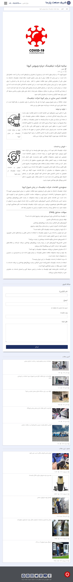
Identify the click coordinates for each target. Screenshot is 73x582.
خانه (67, 9)
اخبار (62, 9)
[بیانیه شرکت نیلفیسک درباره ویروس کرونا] (36, 62)
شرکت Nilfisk (62, 102)
